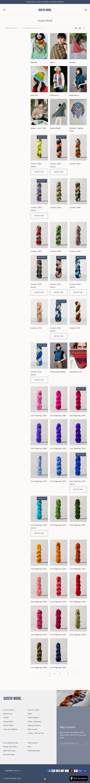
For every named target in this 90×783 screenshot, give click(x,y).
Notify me (39, 172)
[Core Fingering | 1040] (39, 651)
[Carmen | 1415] (78, 312)
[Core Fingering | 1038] (78, 618)
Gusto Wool (11, 778)
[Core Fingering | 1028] (39, 585)
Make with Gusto (9, 751)
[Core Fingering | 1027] (78, 553)
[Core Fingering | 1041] (58, 651)
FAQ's (30, 714)
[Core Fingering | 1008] (39, 432)
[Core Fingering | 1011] (39, 465)
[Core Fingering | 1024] (58, 553)
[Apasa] (58, 46)
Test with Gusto (9, 754)
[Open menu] (6, 10)
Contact (6, 717)
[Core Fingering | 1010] (78, 432)
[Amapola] (39, 46)
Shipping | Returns (34, 725)
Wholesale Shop (34, 751)
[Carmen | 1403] (78, 147)
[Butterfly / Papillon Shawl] (78, 112)
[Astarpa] (78, 46)
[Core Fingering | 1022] (39, 553)
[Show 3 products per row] (80, 28)
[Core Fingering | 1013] (58, 465)
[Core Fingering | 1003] (58, 399)
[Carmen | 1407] (39, 235)
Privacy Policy (8, 721)
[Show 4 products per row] (84, 28)
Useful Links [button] (33, 710)
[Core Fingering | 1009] (58, 432)
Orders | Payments (34, 721)
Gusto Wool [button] (9, 710)
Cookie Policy (8, 725)
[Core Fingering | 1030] (58, 585)
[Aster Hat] (39, 79)
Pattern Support (33, 717)
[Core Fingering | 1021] (78, 509)
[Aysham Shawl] (58, 112)
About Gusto (7, 714)
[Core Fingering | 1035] (39, 618)
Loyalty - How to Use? (36, 733)
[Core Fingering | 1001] (39, 399)
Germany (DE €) (12, 771)
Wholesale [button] (33, 743)
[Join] (84, 743)
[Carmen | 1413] (39, 312)
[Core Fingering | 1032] (78, 585)
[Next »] (75, 673)
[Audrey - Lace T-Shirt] (39, 112)
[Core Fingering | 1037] (58, 618)
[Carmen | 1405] (58, 191)
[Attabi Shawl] (78, 79)
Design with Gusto (10, 747)
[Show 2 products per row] (76, 28)
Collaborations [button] (10, 743)
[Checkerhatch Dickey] (58, 355)
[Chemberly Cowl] (78, 355)
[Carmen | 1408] (58, 235)
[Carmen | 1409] (78, 235)
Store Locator (32, 729)
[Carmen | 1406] (78, 191)
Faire (29, 747)
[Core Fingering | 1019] (58, 509)
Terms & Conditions (10, 729)
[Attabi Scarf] (58, 79)
